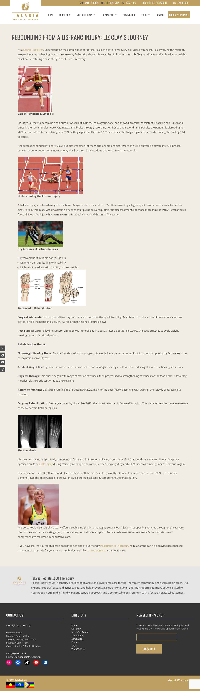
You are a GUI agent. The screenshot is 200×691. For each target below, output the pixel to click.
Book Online (98, 550)
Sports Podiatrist (33, 50)
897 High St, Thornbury (18, 625)
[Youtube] (2, 362)
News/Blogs (129, 15)
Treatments (107, 15)
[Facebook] (2, 355)
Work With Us (78, 648)
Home (50, 15)
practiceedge (188, 680)
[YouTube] (36, 662)
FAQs (144, 15)
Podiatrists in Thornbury (114, 546)
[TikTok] (27, 662)
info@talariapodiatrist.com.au (25, 656)
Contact (160, 15)
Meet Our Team (84, 15)
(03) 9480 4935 (180, 3)
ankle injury (46, 464)
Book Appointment (178, 15)
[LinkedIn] (45, 662)
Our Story (64, 15)
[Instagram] (9, 662)
